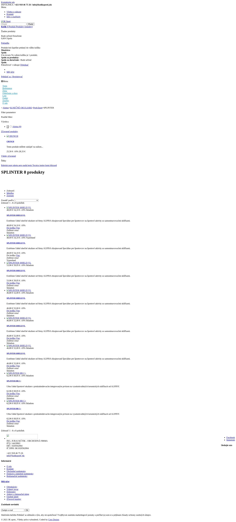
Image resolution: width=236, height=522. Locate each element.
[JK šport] (6, 21)
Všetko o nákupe (14, 12)
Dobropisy (11, 492)
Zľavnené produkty (9, 131)
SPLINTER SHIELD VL (16, 215)
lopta (47, 165)
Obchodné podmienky (16, 471)
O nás (9, 466)
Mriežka (10, 193)
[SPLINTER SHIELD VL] (19, 207)
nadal (25, 165)
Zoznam (10, 195)
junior (42, 165)
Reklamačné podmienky (17, 476)
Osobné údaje (12, 497)
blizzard (53, 165)
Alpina (16, 126)
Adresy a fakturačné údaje (18, 494)
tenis (30, 165)
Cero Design (53, 519)
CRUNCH (10, 141)
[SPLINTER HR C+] (16, 373)
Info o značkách (13, 17)
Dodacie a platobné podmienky (20, 474)
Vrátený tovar (12, 489)
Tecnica (36, 165)
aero (20, 165)
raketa (15, 165)
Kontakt (10, 14)
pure (10, 165)
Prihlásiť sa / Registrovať (12, 76)
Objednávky (12, 487)
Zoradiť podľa (7, 200)
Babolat (4, 165)
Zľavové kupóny (14, 499)
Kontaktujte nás (8, 2)
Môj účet (10, 72)
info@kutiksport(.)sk (15, 455)
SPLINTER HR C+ (14, 381)
